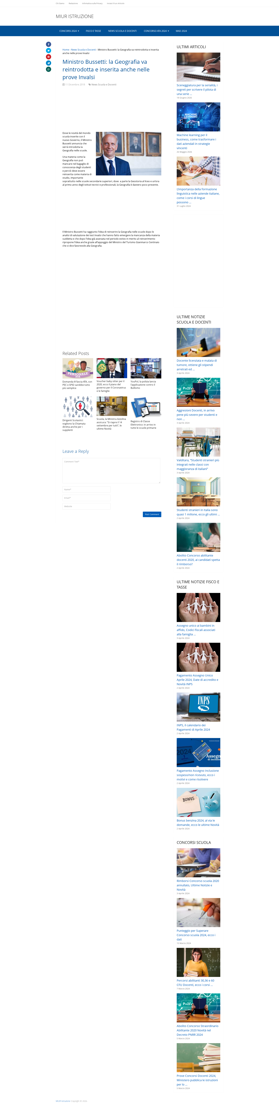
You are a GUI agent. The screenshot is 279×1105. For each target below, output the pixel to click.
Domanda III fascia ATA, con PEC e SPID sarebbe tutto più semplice (77, 385)
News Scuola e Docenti (122, 31)
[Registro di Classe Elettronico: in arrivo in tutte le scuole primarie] (146, 407)
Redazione (73, 3)
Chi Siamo (60, 3)
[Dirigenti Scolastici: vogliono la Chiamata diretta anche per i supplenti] (77, 406)
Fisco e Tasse (93, 31)
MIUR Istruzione (75, 16)
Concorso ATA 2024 (155, 31)
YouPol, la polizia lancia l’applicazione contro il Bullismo (143, 385)
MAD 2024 (181, 31)
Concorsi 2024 (68, 31)
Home (65, 49)
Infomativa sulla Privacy (92, 3)
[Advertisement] (111, 109)
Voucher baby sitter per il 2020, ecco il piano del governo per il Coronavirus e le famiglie (111, 386)
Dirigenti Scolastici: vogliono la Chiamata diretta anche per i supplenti (73, 425)
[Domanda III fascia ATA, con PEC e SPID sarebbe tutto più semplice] (77, 368)
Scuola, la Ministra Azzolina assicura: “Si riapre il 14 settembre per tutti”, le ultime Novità (111, 423)
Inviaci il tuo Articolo (115, 3)
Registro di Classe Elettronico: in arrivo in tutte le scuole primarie (143, 424)
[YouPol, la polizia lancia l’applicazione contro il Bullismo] (146, 368)
